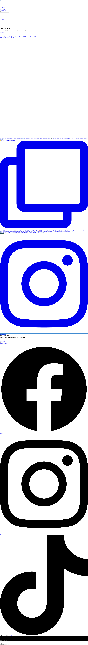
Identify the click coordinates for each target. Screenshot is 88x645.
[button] (3, 10)
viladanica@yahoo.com (3, 343)
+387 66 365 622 (2, 9)
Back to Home (2, 32)
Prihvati (1, 642)
